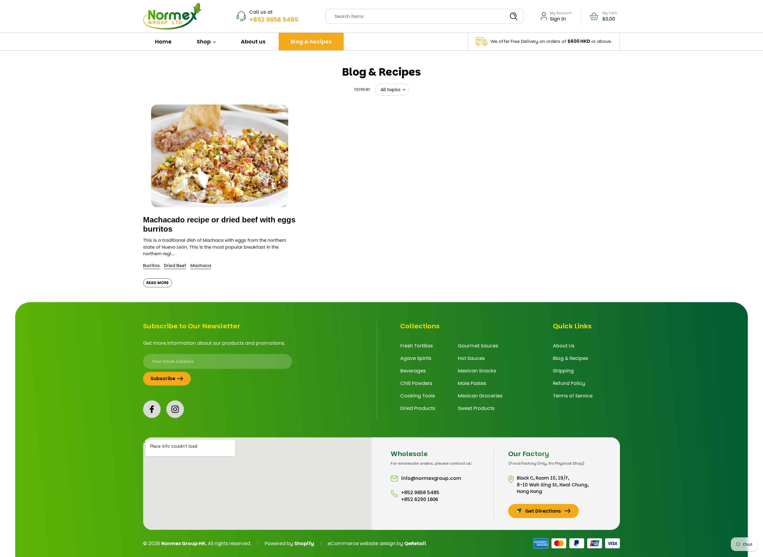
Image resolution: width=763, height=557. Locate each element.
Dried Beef (175, 265)
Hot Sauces (471, 358)
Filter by (362, 89)
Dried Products (417, 408)
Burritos (151, 265)
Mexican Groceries (480, 395)
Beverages (413, 370)
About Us (563, 345)
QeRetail (415, 543)
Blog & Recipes (570, 358)
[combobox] (424, 16)
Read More (157, 282)
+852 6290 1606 (419, 499)
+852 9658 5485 (273, 19)
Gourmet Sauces (478, 345)
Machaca (200, 265)
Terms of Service (573, 395)
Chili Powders (416, 383)
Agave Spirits (415, 358)
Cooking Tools (417, 395)
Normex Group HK (183, 543)
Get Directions (543, 511)
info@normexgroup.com (431, 478)
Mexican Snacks (477, 370)
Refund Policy (569, 383)
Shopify (304, 543)
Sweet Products (476, 408)
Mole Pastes (472, 383)
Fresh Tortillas (416, 345)
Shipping (563, 370)
